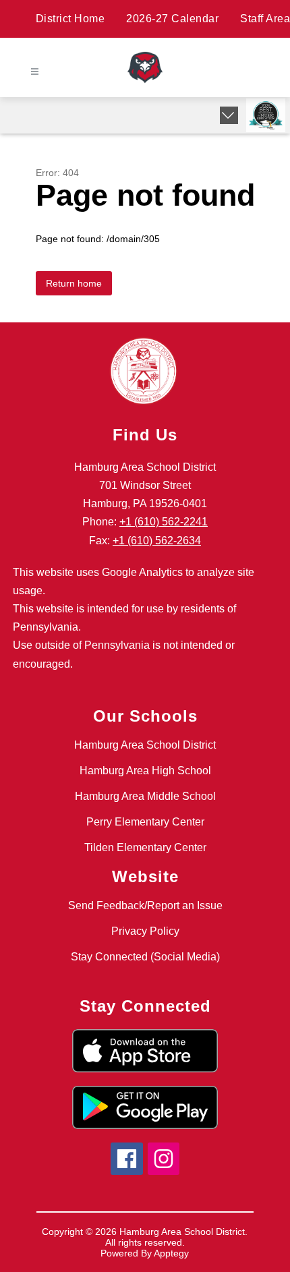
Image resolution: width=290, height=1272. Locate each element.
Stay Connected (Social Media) (145, 956)
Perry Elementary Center (145, 822)
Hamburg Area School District (145, 745)
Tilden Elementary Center (145, 847)
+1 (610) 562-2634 (157, 540)
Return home (74, 283)
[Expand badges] (229, 115)
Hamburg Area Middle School (145, 796)
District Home (70, 18)
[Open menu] (34, 72)
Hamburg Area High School (145, 770)
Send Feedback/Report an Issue (145, 905)
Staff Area (265, 18)
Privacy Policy (145, 931)
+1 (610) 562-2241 (163, 521)
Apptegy (171, 1253)
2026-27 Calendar (172, 18)
